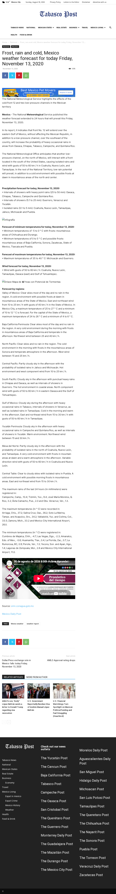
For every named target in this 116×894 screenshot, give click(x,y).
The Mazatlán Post (55, 852)
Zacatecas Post (91, 875)
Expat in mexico (13, 796)
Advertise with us (99, 2)
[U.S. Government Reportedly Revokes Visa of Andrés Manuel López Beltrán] (38, 691)
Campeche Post (52, 792)
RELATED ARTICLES (13, 677)
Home (4, 42)
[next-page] (9, 722)
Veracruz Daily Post (93, 866)
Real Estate (61, 27)
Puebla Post (88, 849)
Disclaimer (86, 2)
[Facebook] (5, 75)
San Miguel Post (91, 772)
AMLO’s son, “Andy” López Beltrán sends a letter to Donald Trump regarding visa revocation (12, 707)
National (30, 27)
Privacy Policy (55, 2)
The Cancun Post (53, 767)
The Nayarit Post (91, 832)
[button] (110, 27)
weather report (33, 624)
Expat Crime (11, 800)
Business (73, 27)
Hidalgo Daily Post (93, 780)
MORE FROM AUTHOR (36, 677)
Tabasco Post (51, 784)
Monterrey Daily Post (56, 835)
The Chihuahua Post (94, 823)
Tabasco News (17, 27)
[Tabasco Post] (58, 14)
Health (14, 35)
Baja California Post (55, 775)
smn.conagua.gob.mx (22, 606)
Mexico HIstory (12, 805)
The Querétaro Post (55, 818)
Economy (9, 782)
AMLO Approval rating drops (61, 660)
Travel (85, 27)
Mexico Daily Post (11, 613)
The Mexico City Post (56, 870)
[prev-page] (4, 722)
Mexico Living (97, 27)
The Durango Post (54, 861)
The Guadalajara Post (57, 844)
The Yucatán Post (54, 758)
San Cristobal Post (54, 809)
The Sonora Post (92, 841)
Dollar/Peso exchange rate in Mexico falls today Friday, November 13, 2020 (16, 663)
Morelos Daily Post (93, 750)
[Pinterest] (19, 75)
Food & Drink (26, 35)
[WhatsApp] (26, 75)
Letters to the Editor (71, 2)
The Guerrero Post (54, 827)
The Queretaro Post (94, 815)
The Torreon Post (92, 858)
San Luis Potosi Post (94, 798)
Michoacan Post (91, 789)
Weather (15, 46)
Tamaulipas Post (91, 806)
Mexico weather (17, 624)
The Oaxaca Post (53, 801)
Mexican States (45, 27)
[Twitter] (12, 75)
